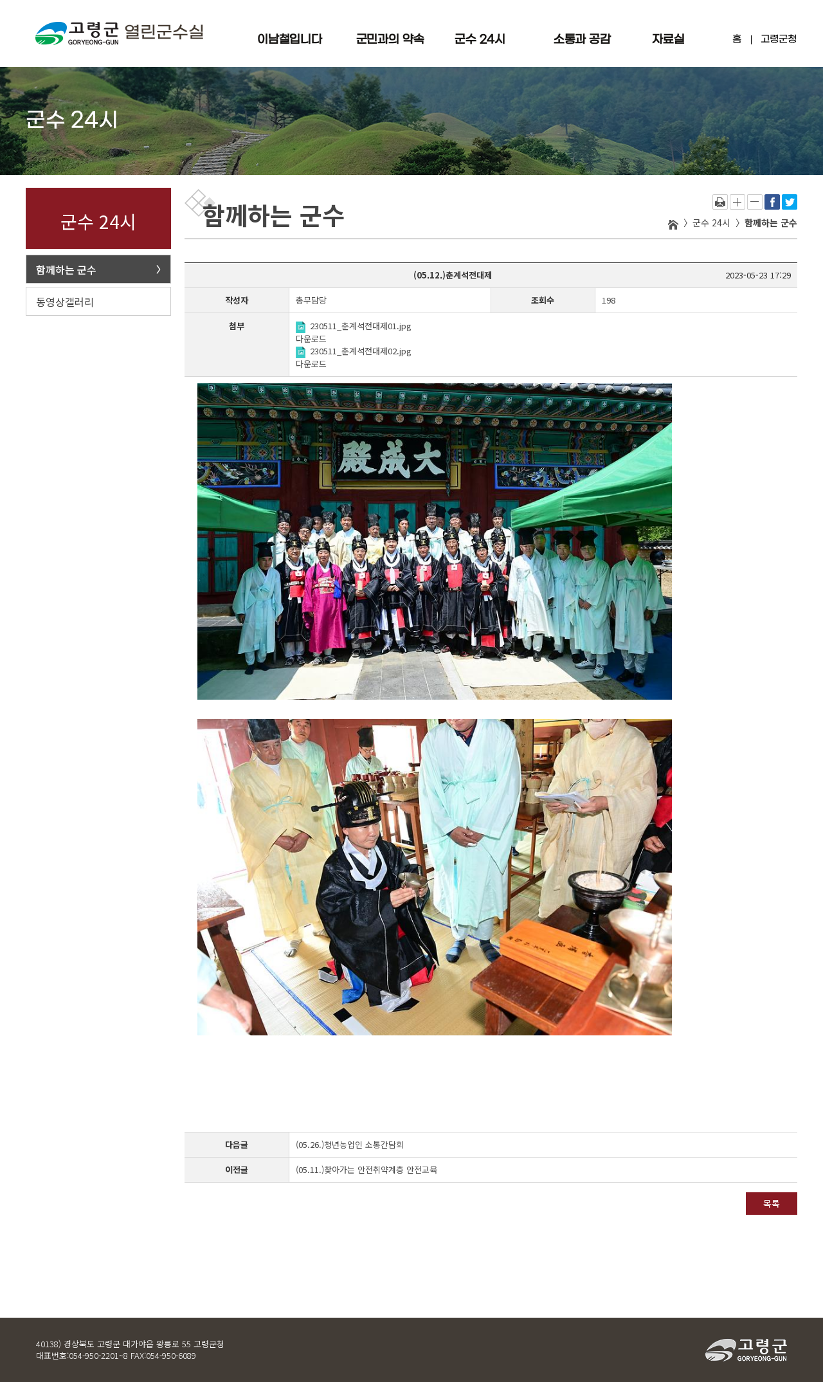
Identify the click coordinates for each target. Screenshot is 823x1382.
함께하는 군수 (66, 269)
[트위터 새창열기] (789, 200)
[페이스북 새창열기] (772, 200)
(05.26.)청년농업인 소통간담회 (350, 1144)
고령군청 (779, 39)
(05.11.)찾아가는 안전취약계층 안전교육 (366, 1169)
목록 (771, 1203)
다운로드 (311, 338)
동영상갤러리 (65, 301)
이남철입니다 (289, 39)
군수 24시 (480, 39)
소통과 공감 (582, 39)
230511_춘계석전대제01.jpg (361, 326)
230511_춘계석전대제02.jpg (361, 351)
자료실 (668, 39)
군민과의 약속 (390, 39)
